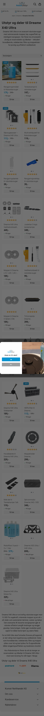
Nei (11, 364)
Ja (11, 359)
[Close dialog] (42, 344)
